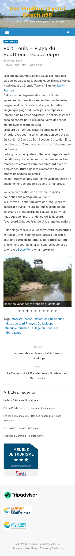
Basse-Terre (25, 249)
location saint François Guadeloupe (30, 323)
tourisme (11, 41)
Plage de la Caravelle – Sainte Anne (23, 435)
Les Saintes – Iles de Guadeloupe (21, 428)
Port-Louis (14, 332)
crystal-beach (15, 60)
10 (56, 311)
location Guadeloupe (50, 319)
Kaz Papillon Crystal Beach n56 (37, 11)
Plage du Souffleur (45, 328)
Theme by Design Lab (52, 548)
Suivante (67, 280)
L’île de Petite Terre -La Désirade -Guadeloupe (29, 408)
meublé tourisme (18, 328)
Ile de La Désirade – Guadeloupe (21, 400)
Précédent (7, 280)
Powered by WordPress (25, 548)
